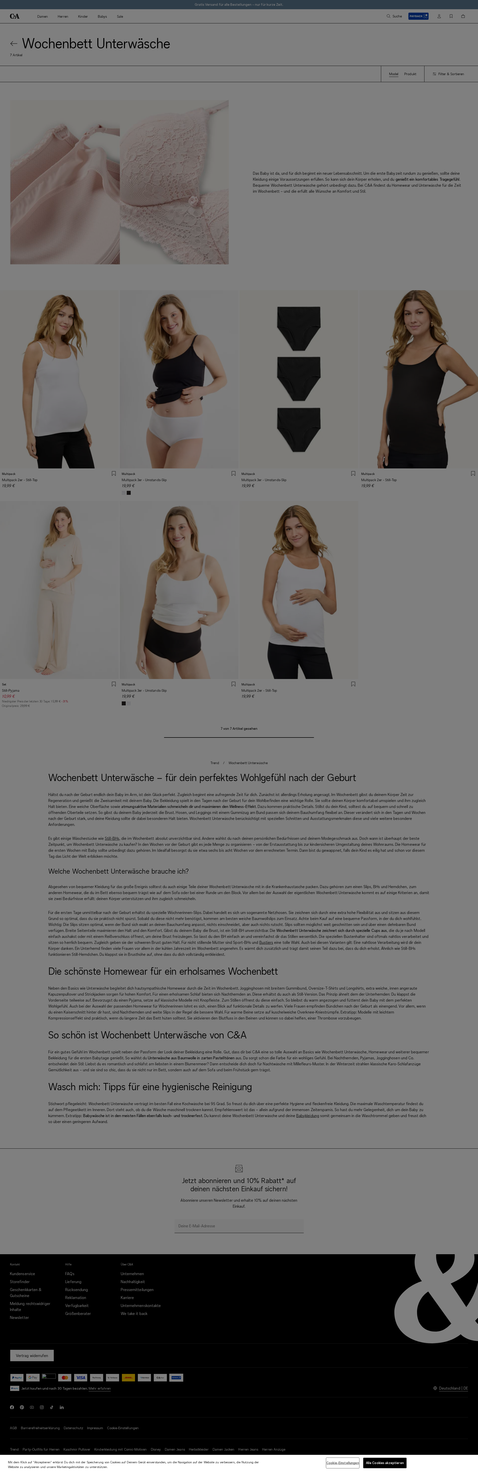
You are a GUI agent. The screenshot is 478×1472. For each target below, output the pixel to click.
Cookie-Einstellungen (342, 1463)
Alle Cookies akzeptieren (385, 1463)
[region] (239, 1463)
